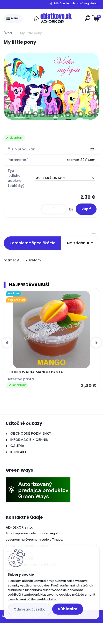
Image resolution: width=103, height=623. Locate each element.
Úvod (8, 33)
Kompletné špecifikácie (32, 243)
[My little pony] (51, 86)
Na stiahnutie (80, 243)
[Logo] (53, 18)
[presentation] (7, 343)
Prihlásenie (61, 3)
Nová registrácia (88, 3)
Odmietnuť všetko (30, 609)
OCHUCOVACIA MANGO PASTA (34, 372)
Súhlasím (67, 609)
